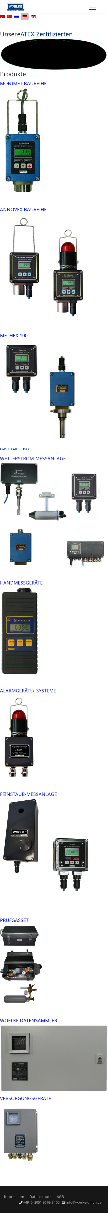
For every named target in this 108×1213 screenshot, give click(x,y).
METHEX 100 (14, 335)
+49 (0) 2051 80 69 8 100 (41, 1202)
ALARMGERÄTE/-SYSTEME (28, 690)
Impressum (14, 1196)
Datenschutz (40, 1196)
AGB (60, 1196)
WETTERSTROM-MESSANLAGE (33, 458)
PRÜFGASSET (14, 920)
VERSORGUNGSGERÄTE (25, 1098)
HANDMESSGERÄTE (21, 583)
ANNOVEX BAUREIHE (23, 209)
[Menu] (92, 7)
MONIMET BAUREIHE (23, 83)
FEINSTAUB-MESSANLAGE (28, 794)
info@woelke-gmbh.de (83, 1202)
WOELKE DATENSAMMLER (28, 1020)
